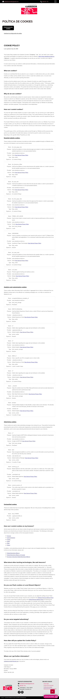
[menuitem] (46, 684)
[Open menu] (55, 1)
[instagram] (22, 692)
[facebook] (19, 692)
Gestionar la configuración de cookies (13, 33)
